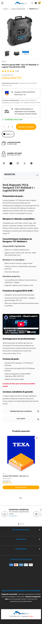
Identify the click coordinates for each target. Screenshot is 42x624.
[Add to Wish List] (36, 438)
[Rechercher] (32, 3)
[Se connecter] (36, 3)
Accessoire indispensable (21, 101)
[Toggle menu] (2, 3)
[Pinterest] (31, 163)
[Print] (17, 163)
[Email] (11, 163)
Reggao (31, 616)
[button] (7, 53)
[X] (24, 163)
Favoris (8, 134)
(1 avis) (17, 71)
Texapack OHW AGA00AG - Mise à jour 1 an (25, 93)
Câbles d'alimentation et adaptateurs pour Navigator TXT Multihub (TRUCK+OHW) (25, 111)
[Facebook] (4, 163)
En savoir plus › (13, 516)
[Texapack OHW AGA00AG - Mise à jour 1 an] (21, 453)
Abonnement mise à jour (20, 84)
